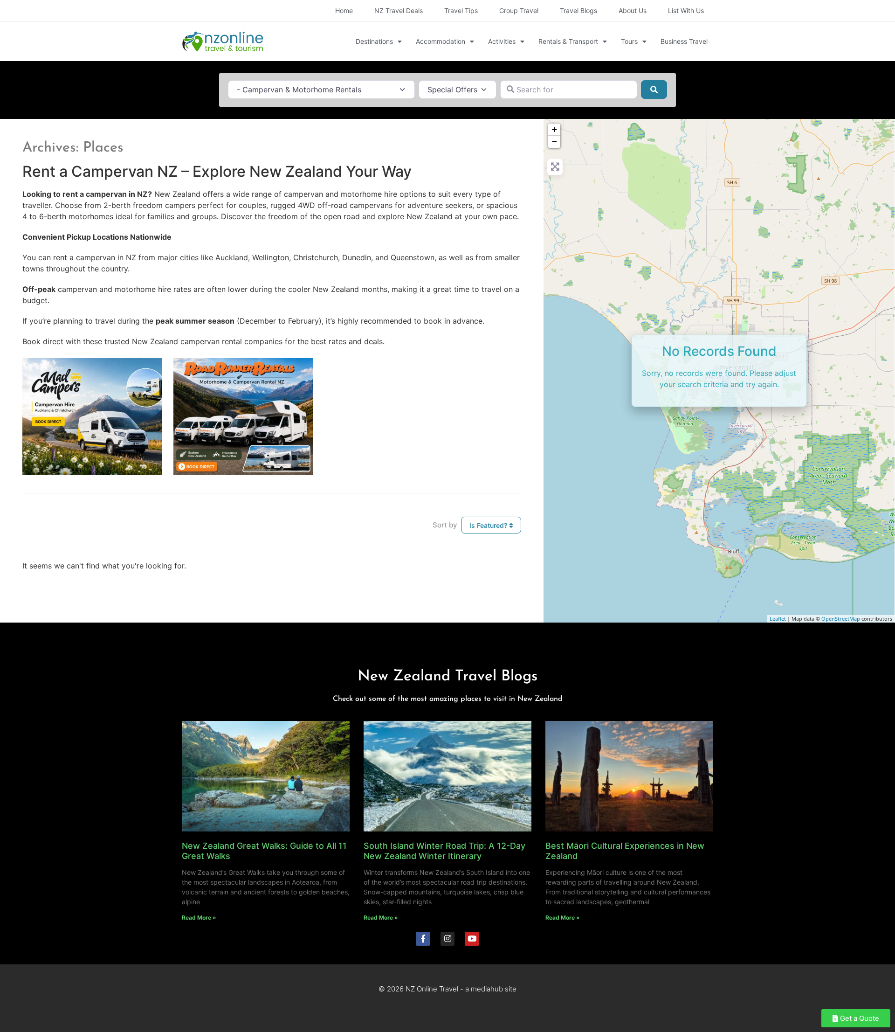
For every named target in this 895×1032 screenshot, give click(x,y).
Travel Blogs (578, 10)
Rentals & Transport (568, 41)
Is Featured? (489, 525)
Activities (502, 41)
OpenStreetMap (840, 618)
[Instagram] (448, 939)
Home (344, 10)
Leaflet (778, 618)
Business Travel (684, 41)
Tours (629, 41)
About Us (633, 10)
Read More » (199, 917)
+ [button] (554, 129)
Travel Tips (461, 10)
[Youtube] (472, 939)
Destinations (374, 41)
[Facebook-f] (423, 939)
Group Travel (518, 10)
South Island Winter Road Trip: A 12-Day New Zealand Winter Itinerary (444, 851)
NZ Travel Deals (398, 10)
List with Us (686, 10)
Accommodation (440, 41)
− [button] (554, 141)
